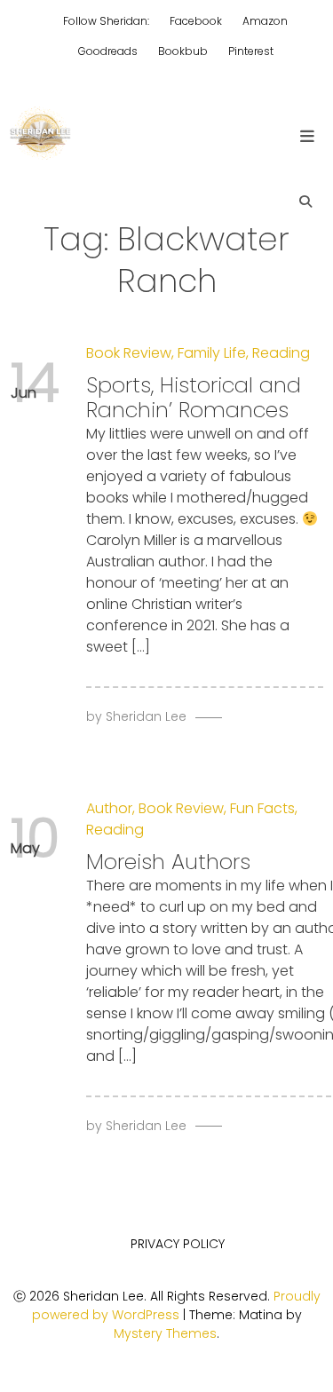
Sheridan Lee (146, 716)
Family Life (212, 353)
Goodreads (108, 51)
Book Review (128, 353)
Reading (281, 353)
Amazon (265, 20)
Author (109, 808)
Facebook (196, 20)
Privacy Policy (178, 1244)
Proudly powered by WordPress (176, 1305)
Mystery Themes (165, 1333)
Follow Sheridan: (106, 20)
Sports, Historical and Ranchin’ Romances (193, 397)
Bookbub (183, 51)
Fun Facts (262, 808)
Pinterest (251, 51)
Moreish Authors (168, 861)
